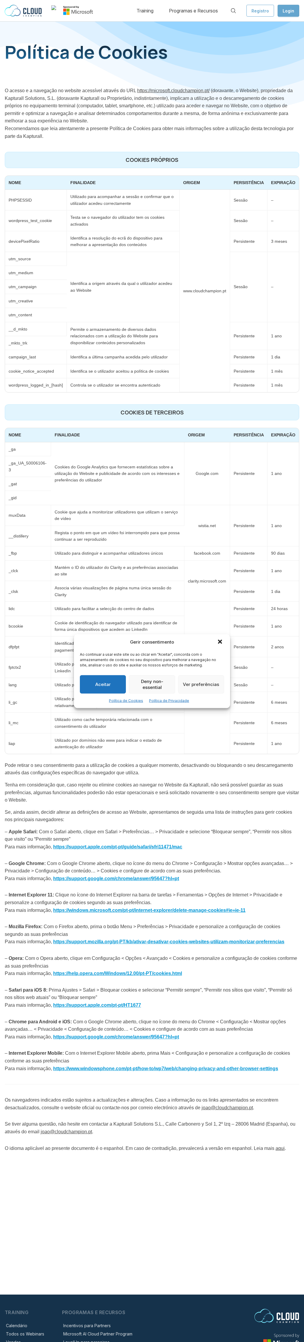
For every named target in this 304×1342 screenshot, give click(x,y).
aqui (280, 1148)
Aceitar (103, 684)
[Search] (233, 11)
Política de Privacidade (169, 700)
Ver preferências (201, 684)
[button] (220, 642)
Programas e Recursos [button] (193, 11)
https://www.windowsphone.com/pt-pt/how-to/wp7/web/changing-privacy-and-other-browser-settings (165, 1068)
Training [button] (145, 11)
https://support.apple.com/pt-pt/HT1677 (97, 1005)
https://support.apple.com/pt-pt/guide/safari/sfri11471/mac (117, 846)
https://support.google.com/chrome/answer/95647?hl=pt (116, 878)
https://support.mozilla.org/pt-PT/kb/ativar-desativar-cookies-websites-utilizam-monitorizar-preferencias (168, 941)
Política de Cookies (126, 700)
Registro (260, 10)
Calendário (16, 1325)
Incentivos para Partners (87, 1325)
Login (288, 10)
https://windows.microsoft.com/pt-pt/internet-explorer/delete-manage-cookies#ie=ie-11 (149, 910)
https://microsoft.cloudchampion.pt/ (173, 90)
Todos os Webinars (25, 1333)
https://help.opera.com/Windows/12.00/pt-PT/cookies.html (117, 973)
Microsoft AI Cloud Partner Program (97, 1333)
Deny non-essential (152, 684)
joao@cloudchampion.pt (227, 1107)
